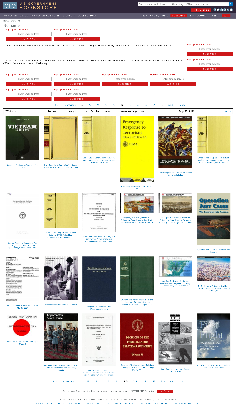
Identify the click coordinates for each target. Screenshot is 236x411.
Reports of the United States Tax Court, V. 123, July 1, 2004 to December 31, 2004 (61, 166)
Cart (226, 15)
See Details (164, 391)
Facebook (215, 9)
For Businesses (125, 403)
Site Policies (44, 403)
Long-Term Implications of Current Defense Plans (175, 370)
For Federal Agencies (154, 403)
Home (6, 21)
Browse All (15, 15)
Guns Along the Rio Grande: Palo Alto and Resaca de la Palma (175, 173)
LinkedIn (231, 9)
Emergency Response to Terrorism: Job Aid (137, 187)
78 (130, 104)
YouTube (224, 9)
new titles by (163, 15)
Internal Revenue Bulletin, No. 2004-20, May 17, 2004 (22, 306)
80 (146, 104)
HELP (215, 15)
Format (52, 111)
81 (154, 104)
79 (138, 104)
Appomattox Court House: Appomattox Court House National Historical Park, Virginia (60, 367)
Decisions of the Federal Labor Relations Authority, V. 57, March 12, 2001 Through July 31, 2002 (137, 367)
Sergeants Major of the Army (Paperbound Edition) (99, 307)
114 (116, 381)
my (199, 15)
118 (153, 381)
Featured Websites (187, 403)
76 (114, 104)
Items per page (129, 111)
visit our (201, 10)
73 (89, 104)
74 (97, 104)
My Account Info (98, 403)
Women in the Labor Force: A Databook (60, 304)
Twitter (218, 9)
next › (171, 104)
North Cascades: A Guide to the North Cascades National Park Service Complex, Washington (213, 288)
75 (106, 104)
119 (163, 381)
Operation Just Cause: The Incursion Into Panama (213, 250)
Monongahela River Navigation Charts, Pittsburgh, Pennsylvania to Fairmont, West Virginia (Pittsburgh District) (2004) (175, 220)
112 (98, 381)
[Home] (31, 8)
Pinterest (228, 9)
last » (182, 104)
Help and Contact (70, 403)
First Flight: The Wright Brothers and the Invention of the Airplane (213, 366)
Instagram (221, 9)
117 (144, 381)
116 (135, 381)
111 (88, 381)
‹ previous (70, 104)
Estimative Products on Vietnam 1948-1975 (22, 166)
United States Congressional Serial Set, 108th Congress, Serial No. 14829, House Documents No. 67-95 (98, 160)
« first (56, 104)
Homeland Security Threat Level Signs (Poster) (22, 342)
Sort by (95, 111)
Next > (228, 111)
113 (107, 381)
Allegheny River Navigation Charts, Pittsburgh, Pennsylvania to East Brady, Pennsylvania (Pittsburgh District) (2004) (137, 219)
